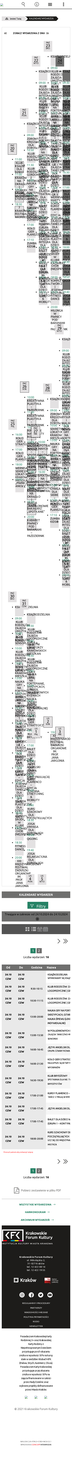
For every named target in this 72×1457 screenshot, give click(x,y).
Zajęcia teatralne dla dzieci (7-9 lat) (66, 477)
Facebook (31, 1295)
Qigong (67, 280)
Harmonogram (35, 1212)
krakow (25, 1281)
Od (8, 967)
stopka (28, 1237)
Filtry (41, 906)
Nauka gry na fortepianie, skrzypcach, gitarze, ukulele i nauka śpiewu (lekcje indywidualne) (67, 120)
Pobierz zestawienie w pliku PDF (41, 1190)
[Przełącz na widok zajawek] (27, 929)
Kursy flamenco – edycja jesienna (67, 224)
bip (52, 1281)
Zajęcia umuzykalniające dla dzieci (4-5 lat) (66, 448)
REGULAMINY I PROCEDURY (36, 1303)
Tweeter (40, 1295)
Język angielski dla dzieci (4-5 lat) (67, 150)
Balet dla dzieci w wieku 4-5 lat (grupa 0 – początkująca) (66, 492)
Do (21, 967)
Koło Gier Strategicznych (67, 164)
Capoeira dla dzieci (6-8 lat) (66, 462)
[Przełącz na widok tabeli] (33, 929)
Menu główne (50, 4)
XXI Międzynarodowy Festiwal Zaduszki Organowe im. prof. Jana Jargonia (55, 739)
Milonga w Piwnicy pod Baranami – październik (55, 314)
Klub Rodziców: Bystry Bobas (66, 373)
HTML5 (30, 1431)
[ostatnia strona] (65, 941)
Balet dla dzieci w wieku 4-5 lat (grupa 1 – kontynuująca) (67, 195)
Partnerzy (36, 1308)
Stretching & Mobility (67, 239)
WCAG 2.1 (46, 1431)
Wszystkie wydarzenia (35, 1204)
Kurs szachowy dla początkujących (67, 254)
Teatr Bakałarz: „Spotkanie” (31, 508)
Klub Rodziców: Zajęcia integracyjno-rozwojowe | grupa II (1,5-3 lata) (66, 388)
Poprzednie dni (5, 33)
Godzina (36, 967)
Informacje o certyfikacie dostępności (36, 1419)
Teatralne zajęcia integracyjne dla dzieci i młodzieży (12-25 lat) (66, 522)
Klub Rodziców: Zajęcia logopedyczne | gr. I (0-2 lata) (67, 90)
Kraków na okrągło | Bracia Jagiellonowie (31, 494)
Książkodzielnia (67, 71)
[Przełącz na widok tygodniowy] (39, 929)
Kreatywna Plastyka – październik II (31, 404)
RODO (36, 1321)
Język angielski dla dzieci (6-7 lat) (67, 210)
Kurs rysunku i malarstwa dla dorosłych (66, 507)
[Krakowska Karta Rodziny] (26, 1397)
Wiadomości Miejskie (36, 1312)
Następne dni (47, 33)
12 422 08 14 (38, 1267)
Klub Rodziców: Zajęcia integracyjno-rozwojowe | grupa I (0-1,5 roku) (66, 358)
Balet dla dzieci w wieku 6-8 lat (66, 552)
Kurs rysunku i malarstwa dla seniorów (66, 418)
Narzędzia (36, 4)
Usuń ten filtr (37, 919)
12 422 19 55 (38, 1270)
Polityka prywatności (36, 1317)
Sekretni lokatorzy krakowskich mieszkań (66, 403)
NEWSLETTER (36, 1326)
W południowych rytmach (67, 134)
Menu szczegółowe (63, 4)
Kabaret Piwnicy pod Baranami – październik (31, 524)
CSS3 (36, 1431)
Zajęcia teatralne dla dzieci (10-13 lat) (66, 567)
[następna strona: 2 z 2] (59, 941)
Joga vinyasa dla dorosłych (67, 269)
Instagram (22, 1295)
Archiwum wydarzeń (35, 1220)
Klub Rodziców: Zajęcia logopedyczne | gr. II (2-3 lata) (67, 105)
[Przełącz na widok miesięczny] (45, 929)
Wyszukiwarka (23, 4)
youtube (50, 1295)
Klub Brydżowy (67, 178)
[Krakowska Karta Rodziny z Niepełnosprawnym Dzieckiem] (36, 1397)
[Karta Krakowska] (45, 1397)
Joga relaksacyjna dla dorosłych (67, 299)
